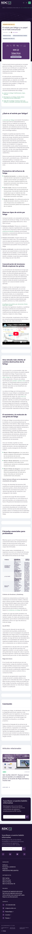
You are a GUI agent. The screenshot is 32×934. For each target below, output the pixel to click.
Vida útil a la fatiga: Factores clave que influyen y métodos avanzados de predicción (16, 101)
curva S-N (23, 396)
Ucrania (7, 915)
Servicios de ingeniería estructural (12, 893)
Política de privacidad (12, 928)
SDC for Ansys (6, 880)
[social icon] (3, 854)
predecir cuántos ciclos (19, 380)
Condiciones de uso (5, 928)
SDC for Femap (6, 881)
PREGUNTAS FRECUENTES (10, 870)
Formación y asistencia (9, 866)
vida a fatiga (5, 377)
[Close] (23, 3)
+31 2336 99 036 (10, 905)
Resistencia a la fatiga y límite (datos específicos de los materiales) (14, 97)
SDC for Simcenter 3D (8, 883)
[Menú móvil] (29, 3)
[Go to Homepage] (6, 2)
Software (5, 865)
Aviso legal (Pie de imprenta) (24, 928)
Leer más (5, 787)
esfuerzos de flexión (8, 231)
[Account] (26, 3)
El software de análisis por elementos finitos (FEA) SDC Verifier (15, 305)
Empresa (5, 868)
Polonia (7, 918)
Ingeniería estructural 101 (14, 7)
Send (27, 817)
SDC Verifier (6, 878)
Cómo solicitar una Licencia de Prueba (13, 895)
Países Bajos (8, 911)
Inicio (3, 7)
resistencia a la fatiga (14, 610)
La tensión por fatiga (8, 120)
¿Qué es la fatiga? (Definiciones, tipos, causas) (14, 93)
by (1, 931)
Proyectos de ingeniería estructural (12, 891)
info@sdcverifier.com (10, 908)
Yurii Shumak (15, 32)
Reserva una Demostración (10, 896)
